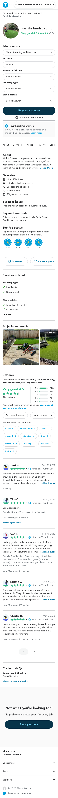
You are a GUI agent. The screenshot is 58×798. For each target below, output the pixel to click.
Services (17, 145)
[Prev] (23, 651)
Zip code (7, 58)
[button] (11, 30)
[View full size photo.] (21, 347)
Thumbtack (8, 13)
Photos (29, 145)
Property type (10, 82)
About (6, 145)
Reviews (41, 145)
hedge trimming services (28, 13)
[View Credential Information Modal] (20, 668)
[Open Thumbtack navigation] (7, 4)
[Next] (34, 651)
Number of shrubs (12, 70)
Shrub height (10, 94)
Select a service (11, 46)
